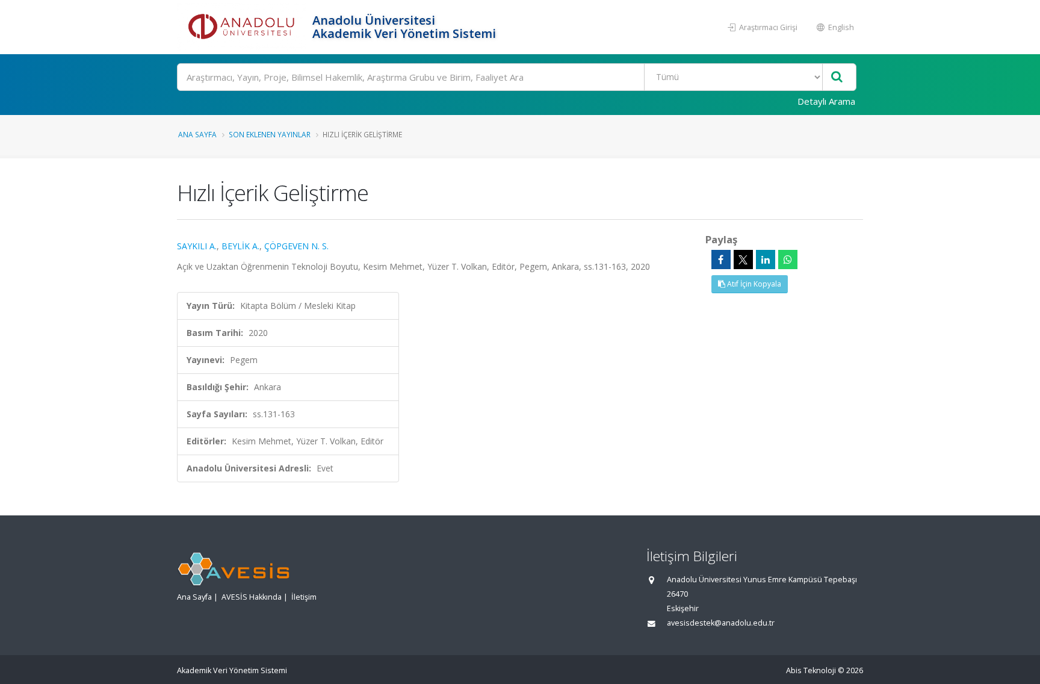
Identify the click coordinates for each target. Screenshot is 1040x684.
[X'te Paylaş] (743, 259)
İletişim (304, 597)
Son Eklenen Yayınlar (270, 134)
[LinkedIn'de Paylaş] (765, 259)
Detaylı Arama (826, 101)
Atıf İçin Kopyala (753, 284)
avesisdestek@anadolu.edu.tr (721, 623)
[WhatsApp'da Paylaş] (787, 259)
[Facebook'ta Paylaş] (721, 259)
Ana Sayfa (197, 134)
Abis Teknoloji (811, 670)
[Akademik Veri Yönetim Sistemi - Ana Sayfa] (243, 27)
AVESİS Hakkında (251, 597)
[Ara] (836, 77)
